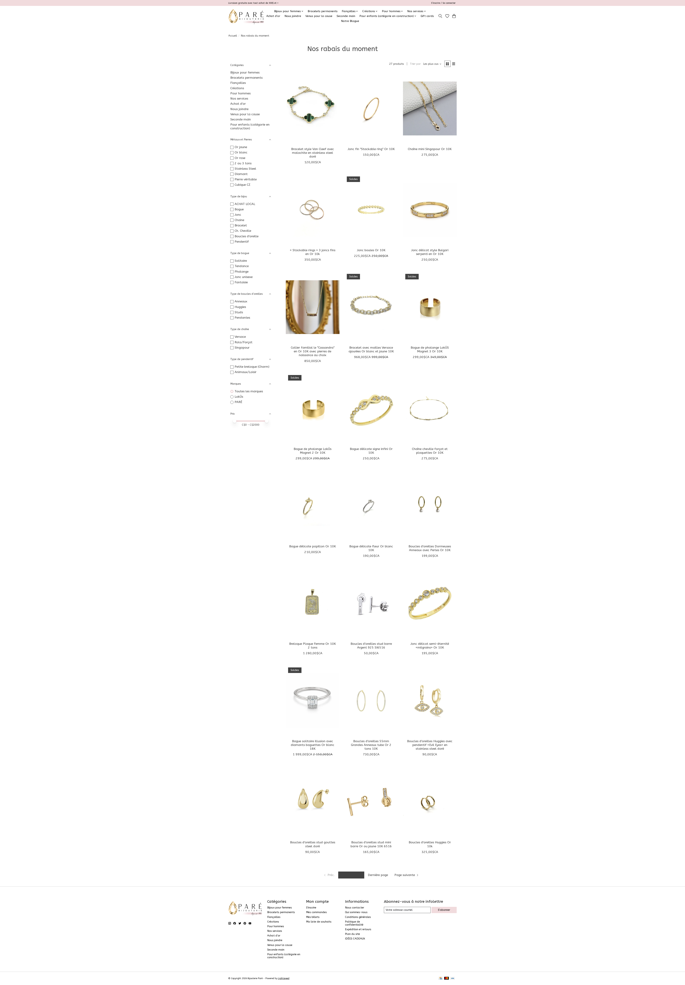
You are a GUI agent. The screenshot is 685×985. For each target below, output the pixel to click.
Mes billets (312, 917)
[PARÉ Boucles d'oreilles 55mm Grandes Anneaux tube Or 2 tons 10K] (371, 700)
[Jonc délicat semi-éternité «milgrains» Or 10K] (430, 603)
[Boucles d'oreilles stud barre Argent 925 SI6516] (371, 603)
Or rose (240, 158)
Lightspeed (283, 978)
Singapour (242, 348)
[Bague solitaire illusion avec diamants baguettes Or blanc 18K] (312, 700)
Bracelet (241, 225)
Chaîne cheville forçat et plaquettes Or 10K (430, 451)
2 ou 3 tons (243, 163)
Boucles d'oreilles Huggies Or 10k (430, 844)
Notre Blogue (350, 21)
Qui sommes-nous (356, 912)
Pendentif (242, 242)
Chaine (239, 220)
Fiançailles (238, 83)
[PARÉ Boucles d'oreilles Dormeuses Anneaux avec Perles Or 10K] (430, 505)
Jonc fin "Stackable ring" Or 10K (371, 149)
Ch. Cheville (243, 231)
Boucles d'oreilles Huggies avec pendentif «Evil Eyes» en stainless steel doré (429, 745)
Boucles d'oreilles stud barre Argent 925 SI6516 (371, 645)
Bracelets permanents (323, 11)
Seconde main (346, 16)
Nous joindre (293, 16)
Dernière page (378, 875)
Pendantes (242, 318)
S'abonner (444, 909)
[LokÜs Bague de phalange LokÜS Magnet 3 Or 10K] (430, 307)
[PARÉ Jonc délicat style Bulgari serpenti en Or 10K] (430, 209)
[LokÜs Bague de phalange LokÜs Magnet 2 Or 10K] (312, 408)
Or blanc (241, 152)
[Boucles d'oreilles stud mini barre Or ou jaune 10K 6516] (371, 801)
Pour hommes (240, 93)
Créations (237, 88)
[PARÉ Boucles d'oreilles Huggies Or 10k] (430, 801)
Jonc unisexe (244, 277)
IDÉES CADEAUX (355, 938)
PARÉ (238, 402)
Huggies (240, 307)
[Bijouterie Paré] (246, 16)
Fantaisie (241, 282)
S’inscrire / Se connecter (443, 3)
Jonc (238, 215)
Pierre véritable (246, 179)
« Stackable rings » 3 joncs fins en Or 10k (312, 252)
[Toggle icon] (440, 16)
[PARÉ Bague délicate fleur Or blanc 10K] (371, 505)
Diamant (241, 174)
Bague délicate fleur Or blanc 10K (371, 548)
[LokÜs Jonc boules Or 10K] (371, 209)
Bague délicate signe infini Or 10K (371, 451)
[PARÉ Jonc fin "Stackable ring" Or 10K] (371, 108)
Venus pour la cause (318, 16)
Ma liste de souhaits (318, 921)
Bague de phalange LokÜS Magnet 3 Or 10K (430, 349)
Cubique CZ (242, 185)
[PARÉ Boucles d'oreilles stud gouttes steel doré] (312, 801)
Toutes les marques (249, 391)
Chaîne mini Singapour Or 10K (430, 149)
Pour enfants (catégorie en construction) (250, 126)
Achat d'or (273, 16)
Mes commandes (316, 912)
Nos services (239, 98)
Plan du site (352, 934)
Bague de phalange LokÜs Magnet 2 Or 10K (312, 451)
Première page (351, 875)
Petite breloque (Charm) (252, 367)
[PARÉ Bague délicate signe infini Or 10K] (371, 408)
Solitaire (241, 261)
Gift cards (427, 16)
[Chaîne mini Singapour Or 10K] (430, 108)
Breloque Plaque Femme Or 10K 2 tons (312, 645)
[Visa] (452, 978)
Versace (240, 337)
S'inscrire (311, 907)
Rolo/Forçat (243, 342)
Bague (239, 209)
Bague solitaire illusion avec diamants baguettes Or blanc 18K (312, 745)
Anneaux (241, 301)
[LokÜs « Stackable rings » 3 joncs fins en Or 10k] (312, 209)
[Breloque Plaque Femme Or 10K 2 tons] (312, 603)
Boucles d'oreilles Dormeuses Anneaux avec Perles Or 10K (430, 548)
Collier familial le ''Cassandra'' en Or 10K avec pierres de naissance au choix (312, 351)
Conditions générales (358, 917)
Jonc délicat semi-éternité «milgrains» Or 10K (429, 645)
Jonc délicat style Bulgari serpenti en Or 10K (429, 252)
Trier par (415, 63)
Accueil (232, 35)
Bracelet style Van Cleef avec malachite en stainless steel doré (312, 152)
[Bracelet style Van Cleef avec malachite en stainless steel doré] (312, 108)
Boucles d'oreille (246, 236)
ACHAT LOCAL (245, 204)
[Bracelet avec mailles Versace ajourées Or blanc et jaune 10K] (371, 307)
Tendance (242, 266)
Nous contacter (354, 907)
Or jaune (241, 147)
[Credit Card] (440, 978)
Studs (239, 312)
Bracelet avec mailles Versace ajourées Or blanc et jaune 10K (371, 349)
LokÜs (239, 397)
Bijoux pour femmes (245, 72)
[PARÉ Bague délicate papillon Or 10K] (312, 505)
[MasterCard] (446, 978)
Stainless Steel (245, 169)
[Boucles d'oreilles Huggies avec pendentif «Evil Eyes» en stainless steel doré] (430, 700)
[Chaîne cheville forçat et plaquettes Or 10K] (430, 408)
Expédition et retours (358, 929)
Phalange (241, 272)
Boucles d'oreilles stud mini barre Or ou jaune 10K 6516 (371, 844)
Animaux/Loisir (246, 372)
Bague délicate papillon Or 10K (312, 546)
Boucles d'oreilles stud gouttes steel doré (312, 844)
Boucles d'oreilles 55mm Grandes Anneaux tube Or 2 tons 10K (371, 745)
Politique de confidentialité (354, 923)
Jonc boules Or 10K (371, 250)
